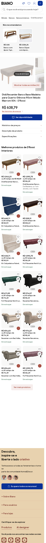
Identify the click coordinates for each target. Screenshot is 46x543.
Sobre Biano (9, 496)
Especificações (9, 136)
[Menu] (40, 3)
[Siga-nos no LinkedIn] (24, 540)
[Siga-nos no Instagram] (3, 540)
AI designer (23, 527)
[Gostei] (18, 158)
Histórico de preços (11, 125)
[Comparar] (18, 162)
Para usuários (10, 505)
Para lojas (8, 513)
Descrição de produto (12, 131)
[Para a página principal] (7, 3)
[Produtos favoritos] (28, 3)
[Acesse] (34, 3)
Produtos (6, 527)
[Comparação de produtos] (23, 3)
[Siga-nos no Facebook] (10, 540)
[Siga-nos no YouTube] (17, 540)
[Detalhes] (18, 174)
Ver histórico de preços (11, 111)
